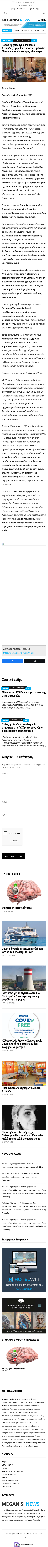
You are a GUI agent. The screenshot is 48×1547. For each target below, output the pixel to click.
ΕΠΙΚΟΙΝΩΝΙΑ (6, 1487)
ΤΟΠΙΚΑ (5, 688)
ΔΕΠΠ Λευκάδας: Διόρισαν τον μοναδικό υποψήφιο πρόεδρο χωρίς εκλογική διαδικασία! (20, 1176)
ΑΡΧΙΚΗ (4, 1462)
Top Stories (7, 41)
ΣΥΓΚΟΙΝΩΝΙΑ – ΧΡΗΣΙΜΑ (10, 1484)
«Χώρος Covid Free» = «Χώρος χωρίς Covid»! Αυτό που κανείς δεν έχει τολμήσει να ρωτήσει (22, 1044)
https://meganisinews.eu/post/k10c (18, 652)
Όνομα (5, 802)
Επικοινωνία (21, 9)
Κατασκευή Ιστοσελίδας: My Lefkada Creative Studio (24, 1534)
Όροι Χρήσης (34, 9)
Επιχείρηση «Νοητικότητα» (17, 907)
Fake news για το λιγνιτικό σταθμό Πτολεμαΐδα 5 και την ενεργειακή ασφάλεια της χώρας (21, 996)
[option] (30, 31)
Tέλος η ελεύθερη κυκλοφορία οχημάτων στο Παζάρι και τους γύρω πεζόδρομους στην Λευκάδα (22, 727)
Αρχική (12, 9)
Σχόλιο (5, 773)
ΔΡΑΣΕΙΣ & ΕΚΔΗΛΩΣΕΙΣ (10, 1481)
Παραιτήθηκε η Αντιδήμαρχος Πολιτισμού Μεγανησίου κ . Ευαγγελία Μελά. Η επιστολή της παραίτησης (23, 1135)
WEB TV (4, 1477)
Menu (43, 20)
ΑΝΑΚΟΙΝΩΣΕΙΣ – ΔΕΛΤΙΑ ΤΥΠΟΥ (13, 1471)
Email (4, 815)
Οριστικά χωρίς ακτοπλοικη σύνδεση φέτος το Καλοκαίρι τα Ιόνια (22, 950)
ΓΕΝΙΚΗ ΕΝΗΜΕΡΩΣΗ (9, 1474)
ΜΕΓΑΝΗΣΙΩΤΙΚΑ (7, 1465)
